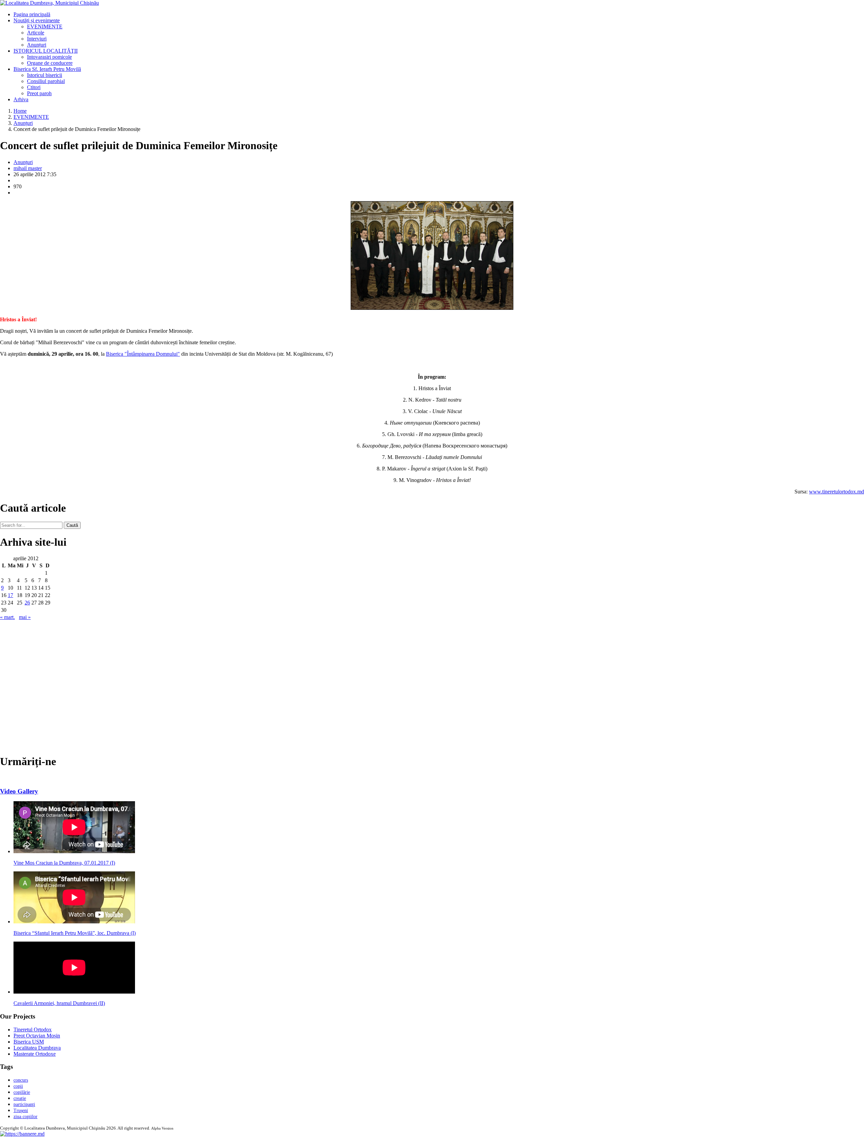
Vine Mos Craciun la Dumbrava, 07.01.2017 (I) (64, 863)
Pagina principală (32, 14)
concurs (21, 1080)
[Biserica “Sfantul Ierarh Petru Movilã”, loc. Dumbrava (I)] (74, 921)
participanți (24, 1104)
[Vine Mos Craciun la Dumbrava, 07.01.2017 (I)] (74, 851)
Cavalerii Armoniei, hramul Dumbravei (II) (59, 1003)
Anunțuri (36, 45)
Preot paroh (39, 93)
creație (20, 1098)
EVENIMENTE (44, 26)
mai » (25, 617)
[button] (22, 1134)
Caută (72, 525)
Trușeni (21, 1110)
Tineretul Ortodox (33, 1029)
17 (10, 595)
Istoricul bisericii (44, 75)
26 (27, 602)
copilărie (22, 1092)
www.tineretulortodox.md (836, 491)
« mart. (7, 617)
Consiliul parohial (46, 81)
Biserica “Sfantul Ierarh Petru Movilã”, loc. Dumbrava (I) (75, 933)
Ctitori (33, 87)
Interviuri (37, 39)
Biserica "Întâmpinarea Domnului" (143, 354)
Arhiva (21, 99)
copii (18, 1086)
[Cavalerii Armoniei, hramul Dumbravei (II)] (74, 992)
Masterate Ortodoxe (35, 1054)
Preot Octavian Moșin (37, 1035)
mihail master (28, 168)
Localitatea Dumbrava (37, 1048)
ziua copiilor (25, 1116)
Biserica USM (29, 1042)
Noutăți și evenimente (37, 20)
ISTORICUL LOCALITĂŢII (46, 51)
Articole (35, 32)
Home (20, 111)
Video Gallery (19, 791)
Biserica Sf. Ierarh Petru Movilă (47, 69)
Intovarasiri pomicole (49, 57)
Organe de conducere (50, 63)
